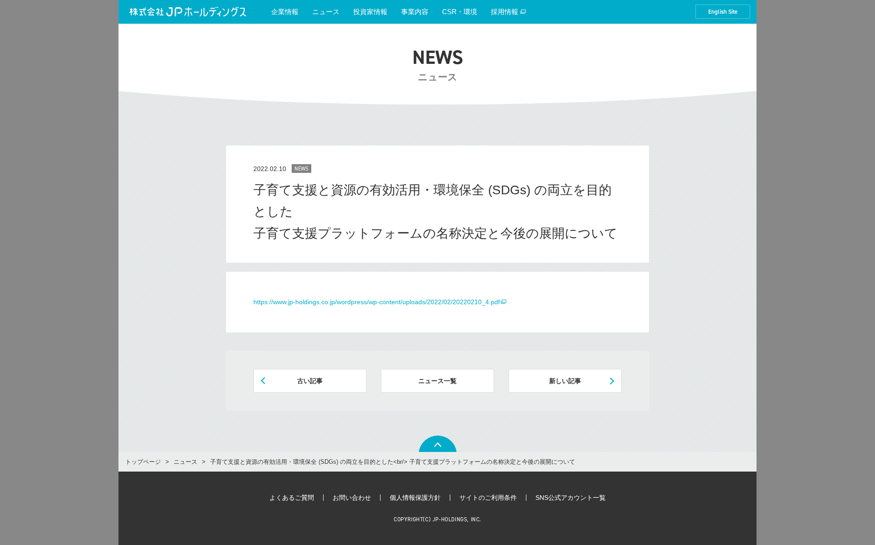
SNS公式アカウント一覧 (570, 497)
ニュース (326, 12)
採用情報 (504, 12)
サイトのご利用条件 (488, 497)
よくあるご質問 (291, 497)
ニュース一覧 (437, 380)
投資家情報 (370, 12)
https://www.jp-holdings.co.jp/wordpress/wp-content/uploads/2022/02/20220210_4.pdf (376, 302)
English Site (722, 12)
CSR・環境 (459, 12)
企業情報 (285, 12)
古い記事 (310, 380)
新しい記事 (565, 380)
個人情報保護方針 (415, 497)
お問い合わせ (352, 497)
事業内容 (414, 12)
